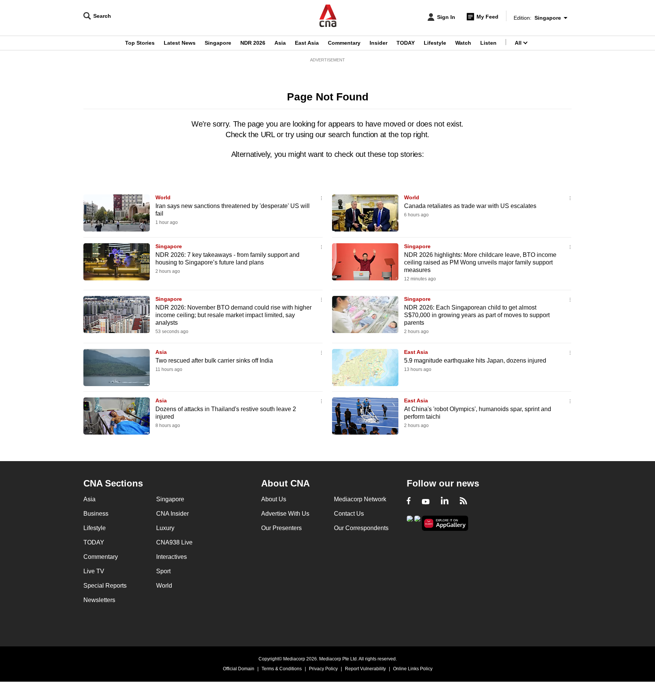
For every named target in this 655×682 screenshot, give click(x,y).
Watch (463, 43)
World (163, 197)
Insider (378, 43)
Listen (488, 43)
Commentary (344, 43)
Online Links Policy (412, 668)
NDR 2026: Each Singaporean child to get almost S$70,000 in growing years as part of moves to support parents (477, 315)
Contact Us (349, 513)
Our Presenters (281, 528)
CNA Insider (172, 513)
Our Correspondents (361, 528)
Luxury (165, 528)
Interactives (171, 557)
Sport (163, 571)
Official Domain (238, 668)
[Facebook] (409, 501)
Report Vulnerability (365, 668)
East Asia (307, 43)
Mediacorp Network (360, 499)
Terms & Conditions (282, 668)
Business (95, 513)
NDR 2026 (252, 43)
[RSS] (463, 501)
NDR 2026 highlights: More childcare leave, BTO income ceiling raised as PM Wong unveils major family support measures (480, 262)
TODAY (405, 43)
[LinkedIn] (444, 501)
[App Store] (417, 523)
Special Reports (105, 585)
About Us (273, 499)
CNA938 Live (174, 542)
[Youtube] (425, 501)
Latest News (180, 43)
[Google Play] (410, 523)
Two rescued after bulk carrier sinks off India (214, 360)
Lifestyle (435, 43)
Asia (280, 43)
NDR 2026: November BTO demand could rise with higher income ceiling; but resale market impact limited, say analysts (233, 315)
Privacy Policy (323, 668)
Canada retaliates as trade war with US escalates (470, 206)
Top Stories (140, 43)
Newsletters (99, 600)
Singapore (218, 43)
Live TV (93, 571)
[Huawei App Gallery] (445, 523)
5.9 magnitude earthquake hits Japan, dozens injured (475, 360)
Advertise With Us (285, 513)
